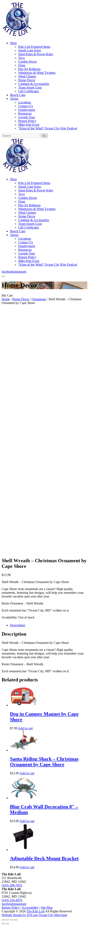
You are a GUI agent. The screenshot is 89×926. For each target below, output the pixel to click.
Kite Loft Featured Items (34, 46)
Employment (26, 109)
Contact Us (25, 106)
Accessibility (30, 907)
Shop (13, 43)
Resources (25, 113)
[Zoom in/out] (3, 919)
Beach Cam (17, 95)
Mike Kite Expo (28, 124)
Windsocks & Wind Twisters (36, 72)
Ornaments (39, 299)
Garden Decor (27, 61)
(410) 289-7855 (12, 885)
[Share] (11, 919)
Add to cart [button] (25, 728)
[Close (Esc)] (15, 919)
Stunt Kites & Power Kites (35, 54)
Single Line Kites (29, 50)
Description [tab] (17, 625)
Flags (21, 65)
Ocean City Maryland (53, 915)
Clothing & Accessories (33, 84)
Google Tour (26, 117)
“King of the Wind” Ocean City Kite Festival (47, 128)
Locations (24, 102)
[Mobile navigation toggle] (3, 276)
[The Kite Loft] (17, 36)
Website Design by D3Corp (20, 915)
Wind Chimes (27, 76)
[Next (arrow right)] (7, 923)
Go (44, 135)
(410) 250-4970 (12, 900)
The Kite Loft (35, 911)
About (14, 98)
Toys (21, 58)
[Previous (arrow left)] (3, 923)
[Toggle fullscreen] (7, 919)
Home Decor (26, 80)
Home (6, 299)
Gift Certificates (28, 91)
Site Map (47, 907)
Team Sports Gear (30, 87)
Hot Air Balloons (29, 69)
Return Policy (27, 121)
